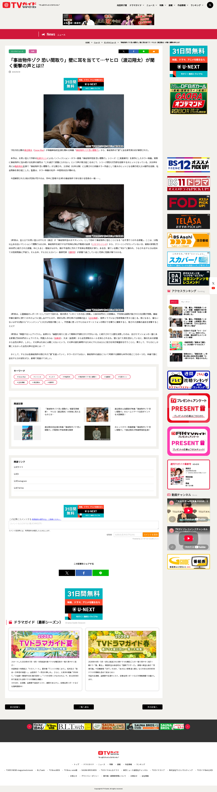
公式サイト (18, 467)
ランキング (196, 5)
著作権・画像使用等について (114, 776)
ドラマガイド (135, 5)
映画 (32, 51)
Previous (29, 726)
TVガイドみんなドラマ (110, 770)
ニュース (150, 5)
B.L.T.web (41, 770)
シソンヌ (103, 244)
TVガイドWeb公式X (205, 770)
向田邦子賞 (122, 5)
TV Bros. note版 (70, 770)
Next (187, 726)
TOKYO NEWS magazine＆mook (19, 770)
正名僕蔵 (93, 317)
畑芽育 (72, 252)
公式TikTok (19, 488)
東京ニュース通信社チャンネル (135, 770)
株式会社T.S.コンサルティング (181, 770)
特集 (161, 5)
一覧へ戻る (84, 706)
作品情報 (182, 5)
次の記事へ (152, 706)
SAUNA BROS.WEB (89, 770)
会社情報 (145, 776)
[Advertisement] (188, 135)
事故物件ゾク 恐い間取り (87, 150)
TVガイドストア (158, 770)
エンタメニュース (17, 51)
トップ (76, 764)
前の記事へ (15, 706)
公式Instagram (20, 481)
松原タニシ (42, 158)
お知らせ (73, 776)
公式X (16, 474)
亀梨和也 (19, 166)
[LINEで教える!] (144, 51)
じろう (95, 244)
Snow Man (39, 150)
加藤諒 (58, 338)
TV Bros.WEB (54, 770)
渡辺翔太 (28, 150)
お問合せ (133, 776)
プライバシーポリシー (90, 776)
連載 (171, 5)
